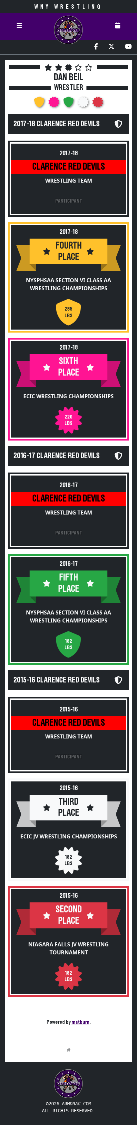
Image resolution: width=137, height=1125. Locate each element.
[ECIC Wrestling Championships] (54, 104)
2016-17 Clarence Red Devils (56, 456)
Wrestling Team (68, 180)
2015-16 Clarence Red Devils (56, 680)
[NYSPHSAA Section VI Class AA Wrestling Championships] (40, 104)
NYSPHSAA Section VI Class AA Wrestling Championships (68, 284)
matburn (80, 1022)
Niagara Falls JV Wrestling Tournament (68, 948)
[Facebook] (96, 47)
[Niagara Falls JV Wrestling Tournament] (97, 104)
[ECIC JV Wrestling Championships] (83, 104)
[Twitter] (111, 47)
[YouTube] (128, 47)
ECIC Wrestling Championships (68, 396)
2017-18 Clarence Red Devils (56, 124)
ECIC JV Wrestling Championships (68, 836)
